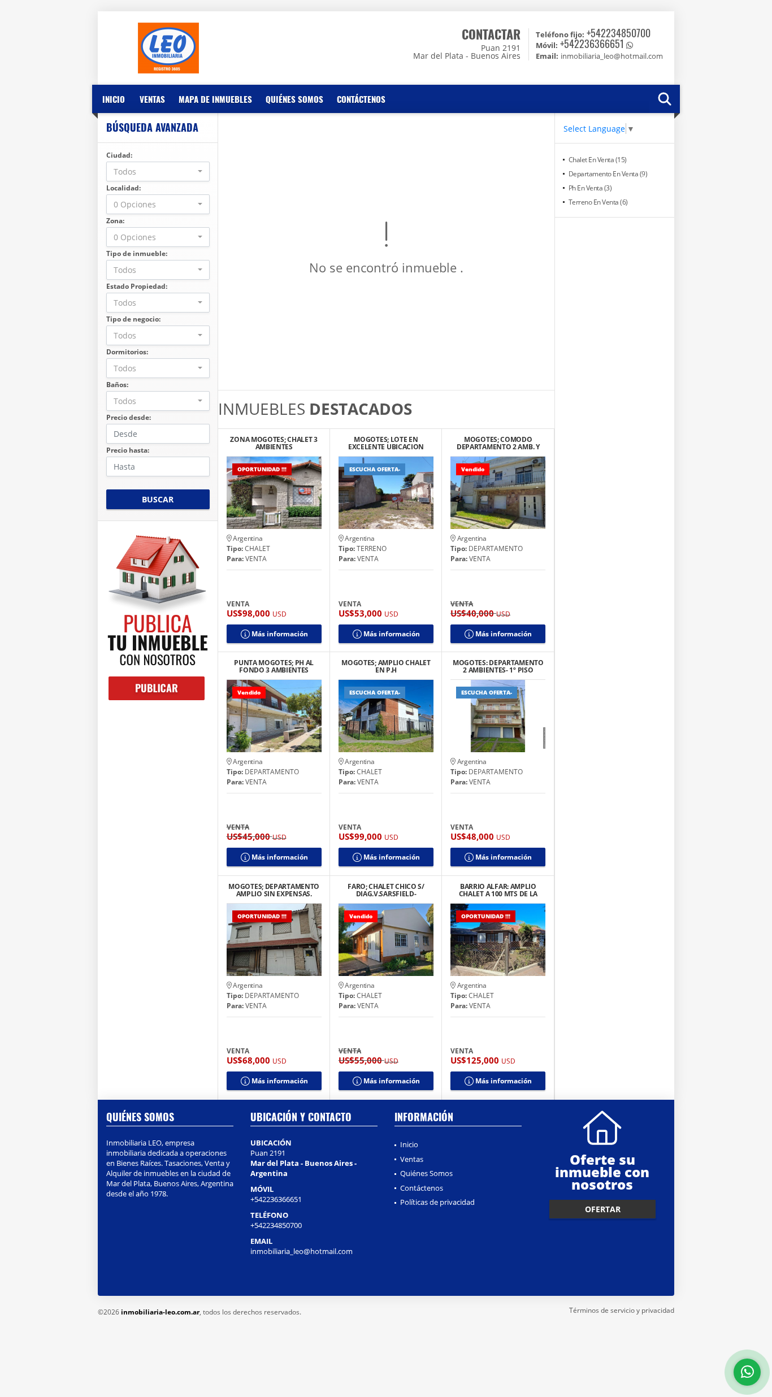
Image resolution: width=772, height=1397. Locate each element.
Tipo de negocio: (133, 319)
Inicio (113, 99)
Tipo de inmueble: (136, 253)
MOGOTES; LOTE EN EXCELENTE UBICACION (386, 443)
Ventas (152, 99)
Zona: (115, 220)
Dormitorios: (127, 352)
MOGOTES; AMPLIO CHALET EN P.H (385, 666)
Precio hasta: (127, 450)
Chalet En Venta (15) (598, 159)
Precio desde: (128, 417)
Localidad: (123, 188)
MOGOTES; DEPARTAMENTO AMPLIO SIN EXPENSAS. (273, 890)
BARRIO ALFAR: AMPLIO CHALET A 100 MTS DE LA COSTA (498, 890)
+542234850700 (618, 32)
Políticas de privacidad (437, 1202)
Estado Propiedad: (136, 286)
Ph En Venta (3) (590, 188)
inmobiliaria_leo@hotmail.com (301, 1251)
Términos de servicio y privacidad (621, 1310)
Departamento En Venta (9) (608, 174)
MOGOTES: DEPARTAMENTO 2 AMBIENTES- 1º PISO (498, 666)
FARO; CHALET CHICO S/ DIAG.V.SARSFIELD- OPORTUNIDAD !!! (386, 890)
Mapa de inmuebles (215, 99)
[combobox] (158, 171)
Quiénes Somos (294, 99)
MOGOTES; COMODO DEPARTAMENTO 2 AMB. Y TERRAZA (498, 443)
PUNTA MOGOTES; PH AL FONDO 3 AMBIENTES (274, 666)
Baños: (117, 384)
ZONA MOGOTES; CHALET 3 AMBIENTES (273, 443)
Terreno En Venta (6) (598, 202)
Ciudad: (119, 155)
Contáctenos (361, 99)
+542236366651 (592, 43)
